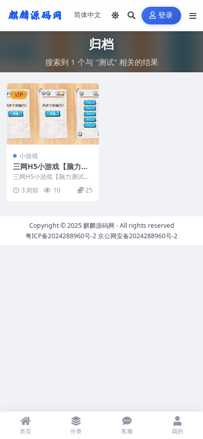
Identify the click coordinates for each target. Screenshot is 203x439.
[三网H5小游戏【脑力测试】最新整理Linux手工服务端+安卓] (53, 114)
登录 (165, 15)
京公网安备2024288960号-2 (137, 235)
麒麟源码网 (99, 225)
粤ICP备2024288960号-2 (61, 235)
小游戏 (28, 155)
